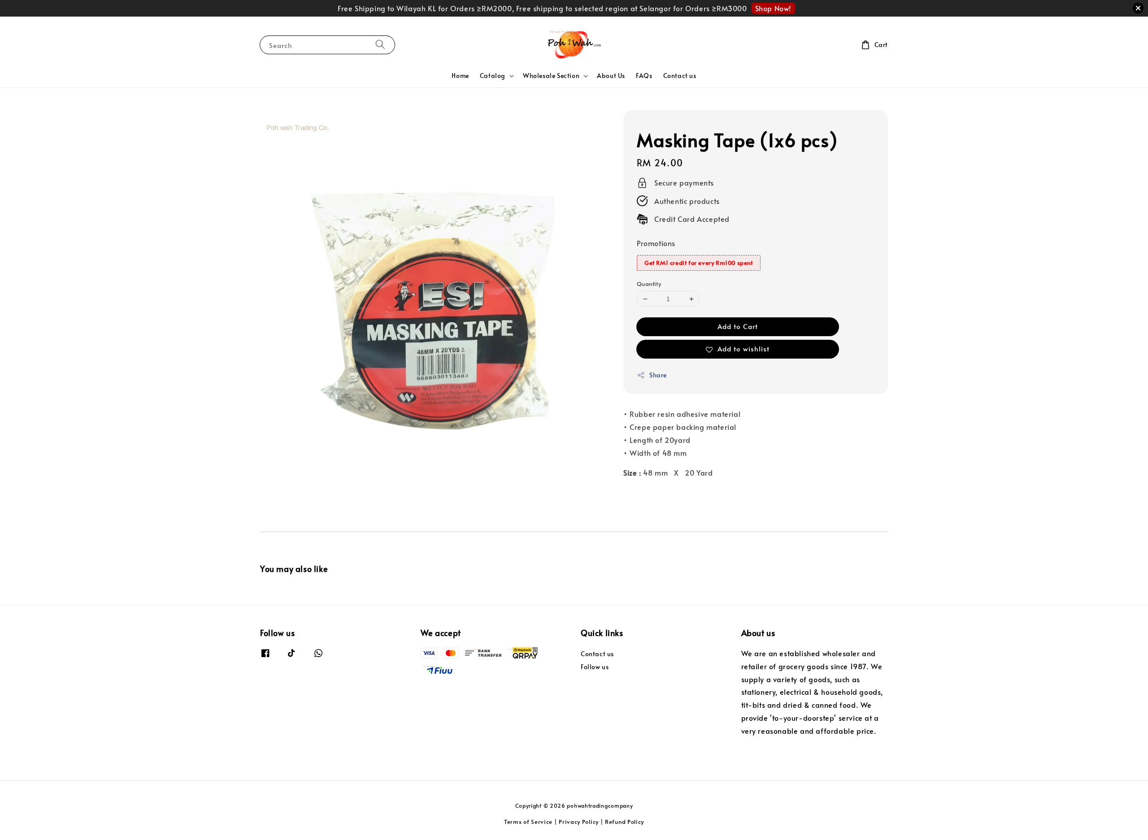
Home (460, 75)
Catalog (492, 76)
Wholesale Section (551, 76)
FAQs (644, 75)
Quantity (649, 284)
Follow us (595, 666)
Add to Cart (738, 326)
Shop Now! (773, 8)
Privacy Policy (579, 822)
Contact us (679, 75)
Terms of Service (528, 822)
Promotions (656, 243)
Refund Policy (624, 822)
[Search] (380, 44)
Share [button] (658, 375)
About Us (611, 75)
